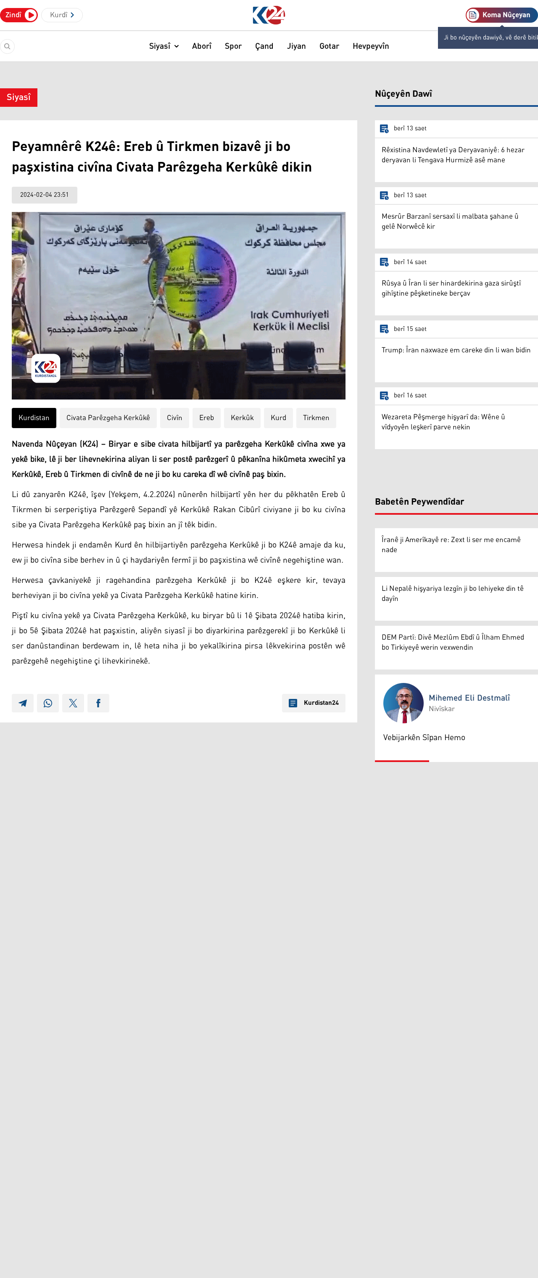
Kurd (278, 418)
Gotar (329, 46)
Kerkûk (242, 418)
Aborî (201, 46)
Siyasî (159, 46)
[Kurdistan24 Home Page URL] (269, 15)
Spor (233, 46)
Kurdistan (34, 418)
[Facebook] (98, 703)
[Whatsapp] (48, 703)
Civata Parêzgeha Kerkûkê (108, 418)
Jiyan (296, 46)
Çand (264, 46)
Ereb (206, 418)
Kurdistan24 (321, 703)
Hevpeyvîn (371, 46)
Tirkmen (316, 418)
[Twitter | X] (73, 703)
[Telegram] (23, 703)
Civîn (174, 418)
